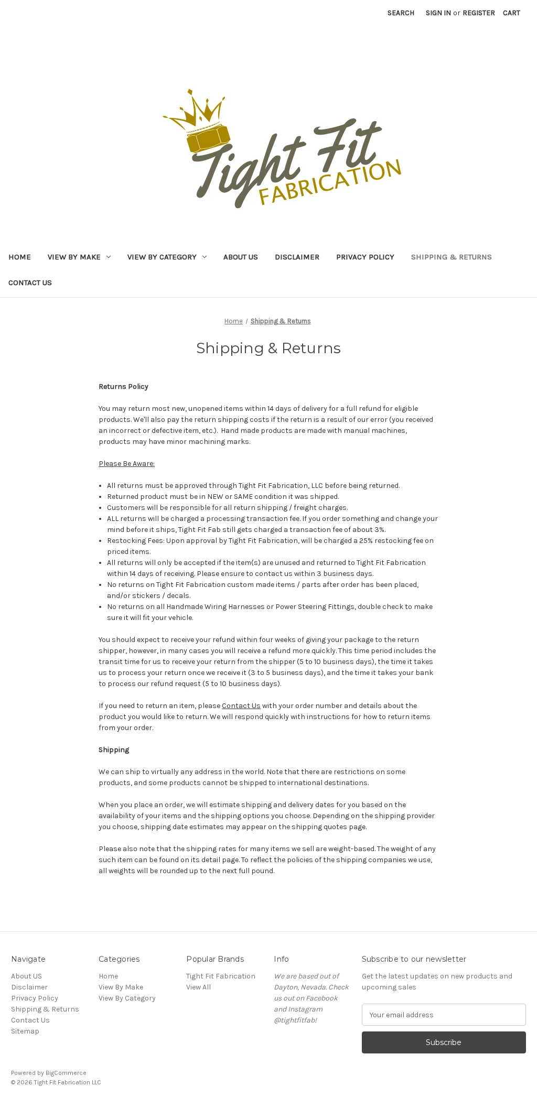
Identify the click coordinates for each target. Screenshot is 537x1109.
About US (240, 257)
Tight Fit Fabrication (220, 976)
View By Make (74, 257)
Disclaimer (297, 257)
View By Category (162, 257)
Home (19, 257)
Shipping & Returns (451, 257)
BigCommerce (66, 1073)
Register (479, 12)
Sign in (438, 12)
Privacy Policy (365, 257)
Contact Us (30, 282)
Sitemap (25, 1031)
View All (198, 987)
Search (401, 12)
